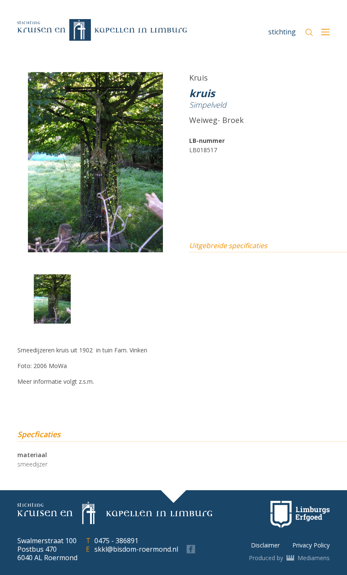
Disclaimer (265, 545)
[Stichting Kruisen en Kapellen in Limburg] (102, 30)
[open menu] (325, 33)
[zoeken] (309, 32)
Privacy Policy (311, 545)
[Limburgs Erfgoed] (300, 514)
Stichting (282, 32)
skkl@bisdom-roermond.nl (136, 549)
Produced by (289, 558)
